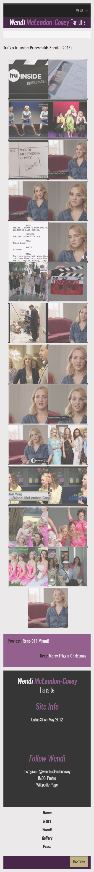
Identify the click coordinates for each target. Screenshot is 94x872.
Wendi (47, 830)
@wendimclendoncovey (54, 772)
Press (47, 847)
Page (54, 785)
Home (47, 813)
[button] (79, 11)
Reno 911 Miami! (36, 641)
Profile (51, 779)
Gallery (47, 839)
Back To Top (79, 861)
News (47, 822)
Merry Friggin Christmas (67, 656)
